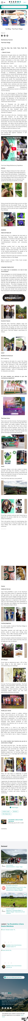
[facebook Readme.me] (2, 1008)
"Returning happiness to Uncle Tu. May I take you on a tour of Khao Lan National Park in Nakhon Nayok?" (16, 889)
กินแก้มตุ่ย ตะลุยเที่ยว (10, 909)
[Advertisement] (14, 548)
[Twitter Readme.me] (5, 1008)
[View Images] (5, 798)
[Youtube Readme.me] (8, 1008)
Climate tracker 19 (10, 947)
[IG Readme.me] (11, 1008)
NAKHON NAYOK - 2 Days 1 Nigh (14, 867)
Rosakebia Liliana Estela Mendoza (13, 945)
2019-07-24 (9, 967)
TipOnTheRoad (9, 865)
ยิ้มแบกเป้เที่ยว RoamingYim (12, 885)
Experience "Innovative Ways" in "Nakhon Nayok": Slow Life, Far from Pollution (15, 912)
